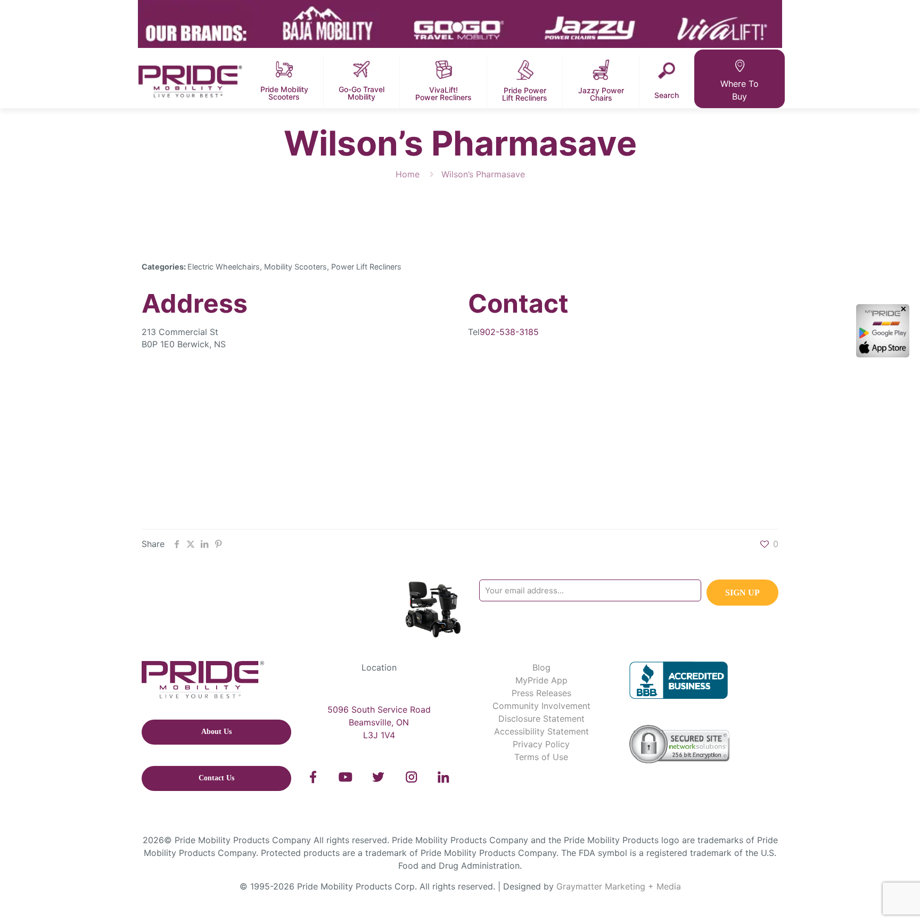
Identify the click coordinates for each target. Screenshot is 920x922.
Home (408, 174)
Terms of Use (541, 757)
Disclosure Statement (541, 718)
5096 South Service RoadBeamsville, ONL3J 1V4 (379, 722)
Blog (541, 667)
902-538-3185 (509, 332)
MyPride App (541, 680)
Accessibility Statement (541, 731)
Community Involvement (541, 705)
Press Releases (541, 693)
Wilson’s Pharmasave (483, 174)
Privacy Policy (541, 744)
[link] (313, 777)
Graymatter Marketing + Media (618, 886)
